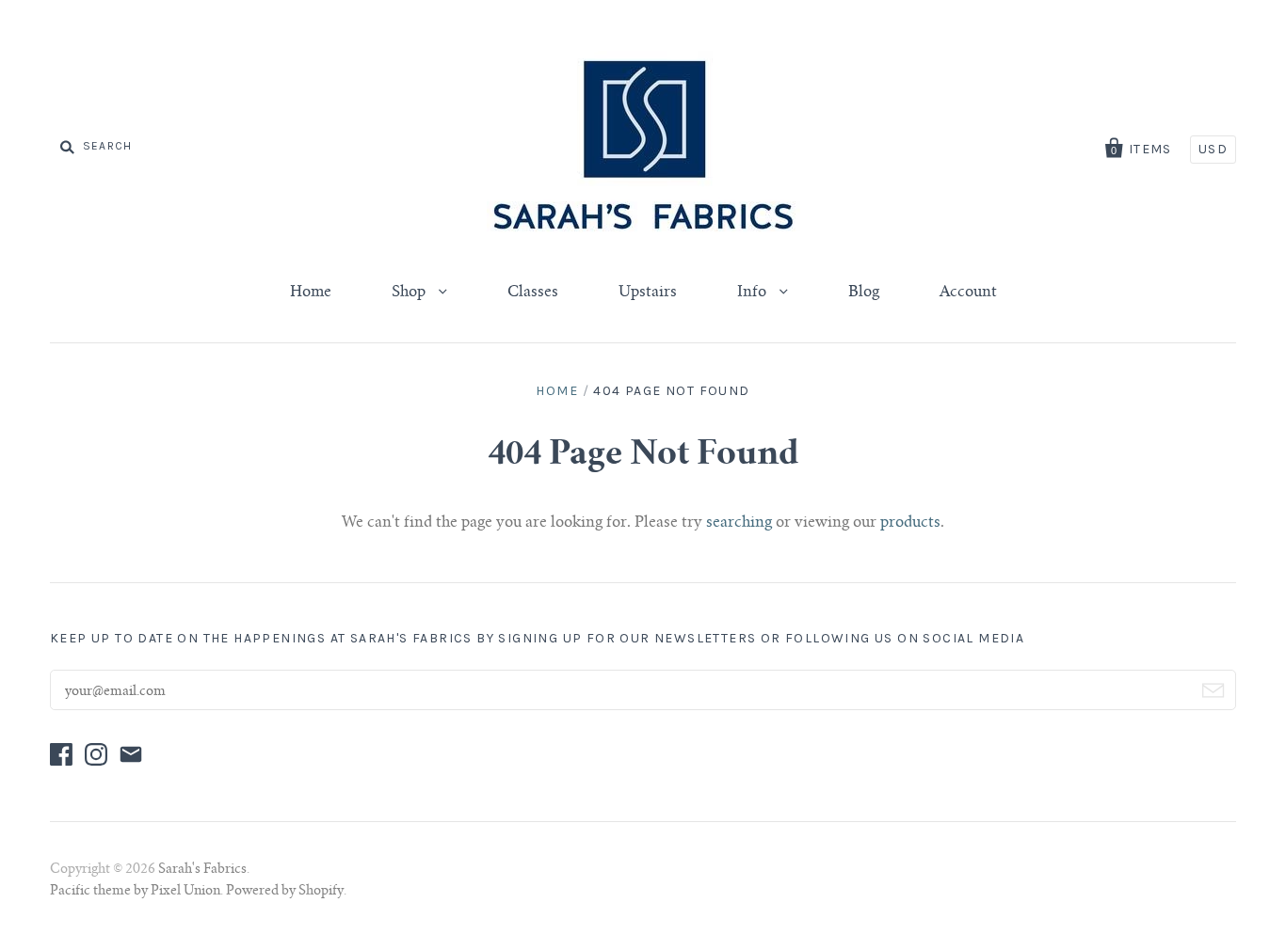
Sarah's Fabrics (202, 870)
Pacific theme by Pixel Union (135, 891)
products (910, 522)
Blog (863, 292)
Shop (410, 292)
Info (753, 292)
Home (310, 292)
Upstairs (648, 292)
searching (739, 522)
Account (968, 292)
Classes (532, 292)
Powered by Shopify (285, 891)
